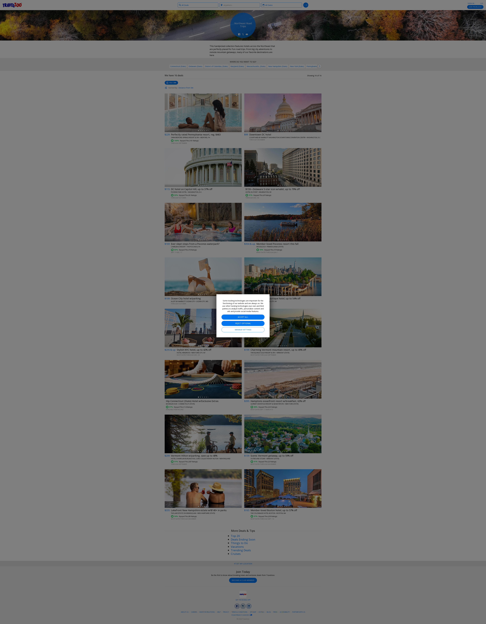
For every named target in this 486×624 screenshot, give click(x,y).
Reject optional (243, 323)
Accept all (243, 317)
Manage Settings (243, 329)
